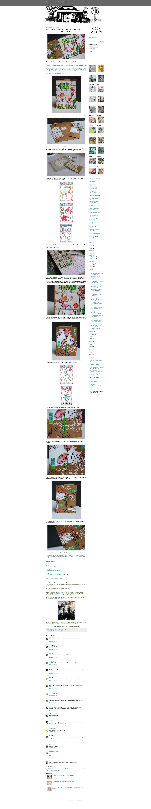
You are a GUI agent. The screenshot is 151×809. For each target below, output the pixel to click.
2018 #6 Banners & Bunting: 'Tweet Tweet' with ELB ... (96, 321)
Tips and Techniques (90, 23)
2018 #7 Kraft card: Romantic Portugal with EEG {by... (96, 292)
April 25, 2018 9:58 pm (53, 688)
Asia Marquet (92, 181)
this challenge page (70, 594)
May (92, 267)
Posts (91, 46)
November (93, 258)
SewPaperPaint (52, 705)
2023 (91, 247)
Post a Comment (51, 766)
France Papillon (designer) (95, 206)
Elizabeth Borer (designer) (95, 196)
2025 (91, 243)
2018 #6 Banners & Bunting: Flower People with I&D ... (96, 313)
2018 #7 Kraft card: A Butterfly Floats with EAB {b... (96, 290)
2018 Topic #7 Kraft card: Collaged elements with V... (96, 277)
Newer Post (49, 768)
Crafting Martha (93, 191)
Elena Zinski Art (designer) (95, 195)
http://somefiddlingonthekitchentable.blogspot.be (55, 566)
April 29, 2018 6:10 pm (53, 747)
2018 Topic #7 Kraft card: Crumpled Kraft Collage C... (96, 279)
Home (47, 23)
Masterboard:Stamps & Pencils (96, 371)
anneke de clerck (57, 630)
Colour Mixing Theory (94, 374)
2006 (91, 354)
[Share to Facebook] (65, 629)
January (93, 334)
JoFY (50, 735)
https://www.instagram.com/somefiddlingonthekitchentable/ (57, 574)
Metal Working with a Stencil (95, 385)
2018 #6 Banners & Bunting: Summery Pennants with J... (96, 324)
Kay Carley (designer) (94, 215)
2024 (91, 245)
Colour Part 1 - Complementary (96, 360)
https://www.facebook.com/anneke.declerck (54, 578)
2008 (91, 351)
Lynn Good (92, 223)
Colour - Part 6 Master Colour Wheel (97, 367)
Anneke (54, 65)
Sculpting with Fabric (94, 382)
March (92, 331)
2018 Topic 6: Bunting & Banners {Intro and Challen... (97, 326)
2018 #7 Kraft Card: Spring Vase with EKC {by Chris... (97, 298)
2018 (91, 255)
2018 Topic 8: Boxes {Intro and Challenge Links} (97, 274)
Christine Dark (92, 184)
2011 (91, 346)
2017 (91, 336)
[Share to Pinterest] (66, 629)
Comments (92, 48)
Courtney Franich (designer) (95, 189)
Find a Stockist (57, 23)
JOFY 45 (57, 247)
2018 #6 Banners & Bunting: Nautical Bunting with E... (96, 318)
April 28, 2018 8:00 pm (53, 716)
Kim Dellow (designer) (94, 218)
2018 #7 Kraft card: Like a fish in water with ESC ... (97, 295)
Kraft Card (68, 630)
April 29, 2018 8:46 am (53, 724)
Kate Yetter (92, 213)
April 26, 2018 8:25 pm (53, 695)
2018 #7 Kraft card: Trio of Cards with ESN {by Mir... (97, 287)
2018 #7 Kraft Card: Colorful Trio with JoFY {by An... (97, 282)
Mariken (50, 653)
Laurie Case (92, 219)
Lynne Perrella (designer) (95, 225)
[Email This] (62, 629)
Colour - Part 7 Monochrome (95, 368)
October (93, 259)
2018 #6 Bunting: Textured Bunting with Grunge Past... (96, 303)
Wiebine (50, 692)
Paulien (50, 698)
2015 (91, 339)
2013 (91, 343)
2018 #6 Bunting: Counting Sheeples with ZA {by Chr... (96, 305)
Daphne (50, 645)
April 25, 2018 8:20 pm (53, 680)
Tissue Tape (92, 384)
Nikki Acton (92, 227)
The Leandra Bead (93, 387)
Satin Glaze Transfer (94, 378)
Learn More (98, 2)
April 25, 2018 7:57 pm (53, 673)
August (92, 263)
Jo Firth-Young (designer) (95, 212)
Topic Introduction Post (61, 592)
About (51, 23)
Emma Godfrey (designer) (95, 201)
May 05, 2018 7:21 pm (53, 763)
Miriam (50, 744)
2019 (91, 253)
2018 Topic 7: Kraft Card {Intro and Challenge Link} (96, 300)
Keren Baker (92, 216)
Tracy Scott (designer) (94, 236)
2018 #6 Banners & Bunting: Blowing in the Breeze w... (96, 311)
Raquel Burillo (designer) (94, 229)
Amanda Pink (92, 180)
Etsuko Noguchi (93, 202)
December (93, 256)
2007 (91, 352)
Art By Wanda (51, 713)
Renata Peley (92, 230)
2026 (91, 242)
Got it (103, 2)
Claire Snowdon (93, 185)
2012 (91, 344)
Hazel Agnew (51, 728)
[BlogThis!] (63, 629)
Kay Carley (51, 684)
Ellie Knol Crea (93, 199)
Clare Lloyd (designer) (94, 187)
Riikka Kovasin (93, 232)
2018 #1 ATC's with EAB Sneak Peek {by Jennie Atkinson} (63, 781)
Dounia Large (92, 194)
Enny (50, 720)
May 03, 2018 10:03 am (53, 756)
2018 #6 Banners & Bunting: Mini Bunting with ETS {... (97, 316)
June (92, 266)
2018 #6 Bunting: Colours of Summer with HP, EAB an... (96, 308)
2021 (91, 250)
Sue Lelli (51, 661)
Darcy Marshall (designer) (95, 192)
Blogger (80, 800)
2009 (91, 349)
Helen (50, 637)
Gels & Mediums (93, 380)
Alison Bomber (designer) (95, 178)
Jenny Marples (93, 211)
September (93, 261)
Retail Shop (76, 23)
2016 (91, 338)
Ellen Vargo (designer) (94, 198)
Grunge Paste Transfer (94, 377)
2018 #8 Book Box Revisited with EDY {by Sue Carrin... (97, 271)
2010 (91, 347)
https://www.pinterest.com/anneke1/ (53, 570)
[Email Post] (60, 629)
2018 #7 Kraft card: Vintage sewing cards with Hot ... (96, 284)
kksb (50, 677)
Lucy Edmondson (52, 751)
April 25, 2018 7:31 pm (53, 649)
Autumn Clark (92, 182)
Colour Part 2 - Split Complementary (97, 361)
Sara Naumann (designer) (95, 233)
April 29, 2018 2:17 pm (53, 731)
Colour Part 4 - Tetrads (94, 364)
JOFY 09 (52, 247)
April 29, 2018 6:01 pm (53, 740)
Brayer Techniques (93, 370)
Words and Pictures (53, 668)
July (92, 264)
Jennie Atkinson (93, 209)
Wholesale (82, 23)
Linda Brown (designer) (94, 222)
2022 (91, 248)
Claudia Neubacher (93, 188)
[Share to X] (64, 629)
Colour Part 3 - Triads (94, 363)
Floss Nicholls (92, 205)
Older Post (84, 768)
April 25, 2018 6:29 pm (53, 641)
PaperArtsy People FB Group (67, 23)
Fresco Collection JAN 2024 (95, 358)
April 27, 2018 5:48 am (53, 702)
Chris (50, 760)
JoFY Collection (63, 630)
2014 (91, 341)
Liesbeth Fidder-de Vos (94, 220)
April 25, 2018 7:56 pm (53, 664)
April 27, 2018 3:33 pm (53, 710)
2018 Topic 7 (51, 630)
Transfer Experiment (94, 381)
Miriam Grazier (93, 226)
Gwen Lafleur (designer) (94, 208)
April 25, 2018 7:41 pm (53, 657)
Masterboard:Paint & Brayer (95, 373)
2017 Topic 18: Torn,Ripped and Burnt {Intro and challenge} (63, 775)
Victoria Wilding (93, 237)
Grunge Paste (92, 375)
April (92, 269)
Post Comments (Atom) (55, 770)
